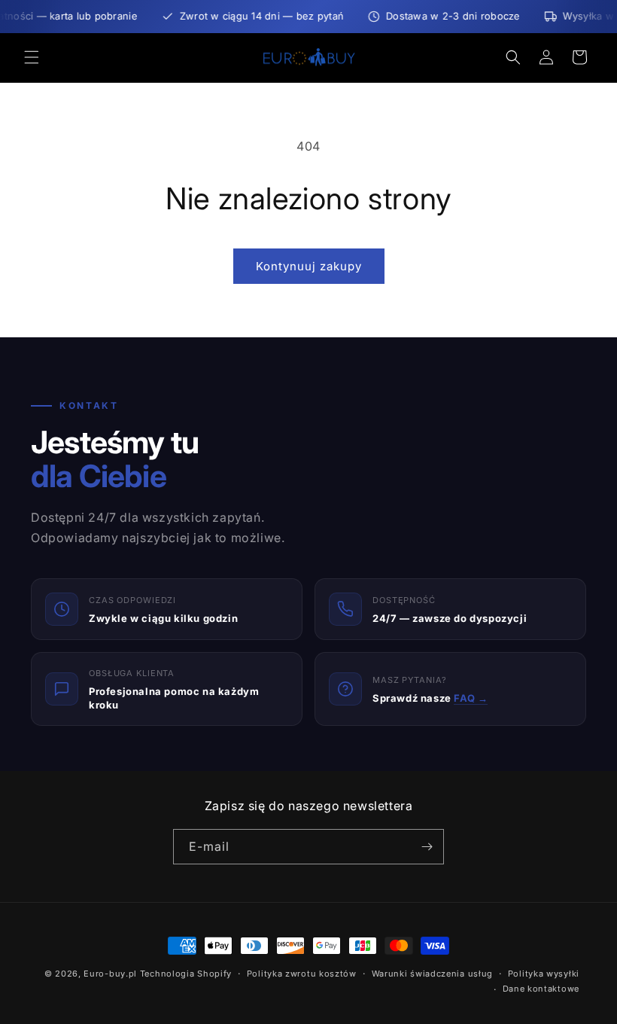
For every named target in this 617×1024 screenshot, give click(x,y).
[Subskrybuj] (426, 846)
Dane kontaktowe (541, 988)
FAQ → (471, 698)
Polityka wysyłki (543, 973)
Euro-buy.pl (110, 973)
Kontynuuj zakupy (309, 266)
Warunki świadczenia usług (433, 973)
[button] (31, 57)
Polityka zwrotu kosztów (302, 973)
